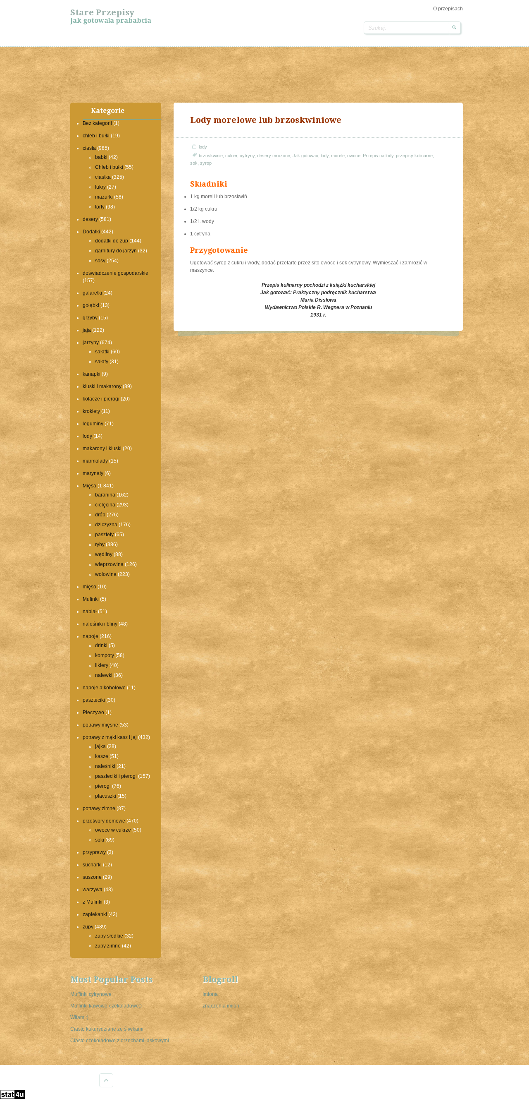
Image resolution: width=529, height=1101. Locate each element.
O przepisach (448, 9)
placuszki (105, 796)
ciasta (89, 148)
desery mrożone (273, 155)
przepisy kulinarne (414, 155)
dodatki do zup (111, 241)
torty (100, 207)
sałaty (101, 362)
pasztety (104, 534)
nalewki (103, 675)
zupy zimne (108, 946)
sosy (100, 261)
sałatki (102, 352)
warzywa (92, 889)
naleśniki (105, 766)
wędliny (103, 554)
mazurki (104, 197)
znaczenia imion (221, 1006)
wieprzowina (109, 564)
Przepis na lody (378, 155)
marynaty (93, 473)
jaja (87, 330)
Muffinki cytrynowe (91, 994)
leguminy (93, 424)
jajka (100, 746)
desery (90, 219)
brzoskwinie (211, 155)
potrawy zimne (99, 808)
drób (100, 515)
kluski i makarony (102, 386)
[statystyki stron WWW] (12, 1097)
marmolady (95, 461)
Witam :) (79, 1017)
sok (194, 163)
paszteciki (94, 700)
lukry (100, 187)
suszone (92, 877)
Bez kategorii (97, 123)
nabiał (90, 611)
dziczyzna (106, 525)
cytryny (247, 155)
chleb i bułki (96, 136)
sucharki (92, 865)
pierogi (103, 786)
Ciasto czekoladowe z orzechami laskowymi (119, 1040)
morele (338, 155)
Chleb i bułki (109, 167)
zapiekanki (95, 914)
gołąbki (91, 305)
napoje (90, 636)
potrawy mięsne (100, 725)
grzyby (90, 318)
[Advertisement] (264, 73)
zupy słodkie (109, 936)
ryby (100, 544)
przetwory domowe (104, 821)
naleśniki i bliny (100, 624)
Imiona (210, 994)
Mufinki (91, 599)
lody (87, 436)
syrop (206, 163)
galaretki (92, 293)
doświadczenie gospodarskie (115, 273)
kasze (101, 756)
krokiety (91, 411)
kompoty (104, 655)
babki (101, 157)
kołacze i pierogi (101, 399)
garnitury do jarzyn (116, 251)
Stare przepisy (102, 12)
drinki (101, 645)
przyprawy (94, 852)
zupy (88, 927)
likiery (101, 665)
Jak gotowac (305, 155)
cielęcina (105, 505)
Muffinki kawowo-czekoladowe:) (106, 1006)
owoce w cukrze (113, 830)
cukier (231, 155)
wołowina (106, 574)
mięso (89, 587)
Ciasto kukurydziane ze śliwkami (106, 1029)
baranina (105, 495)
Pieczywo (93, 712)
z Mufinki (92, 902)
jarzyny (91, 342)
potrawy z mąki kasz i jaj (110, 737)
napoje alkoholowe (104, 688)
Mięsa (89, 486)
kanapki (91, 374)
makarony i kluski (102, 448)
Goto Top (106, 1080)
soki (99, 840)
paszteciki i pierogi (116, 776)
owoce (353, 155)
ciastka (103, 177)
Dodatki (91, 232)
